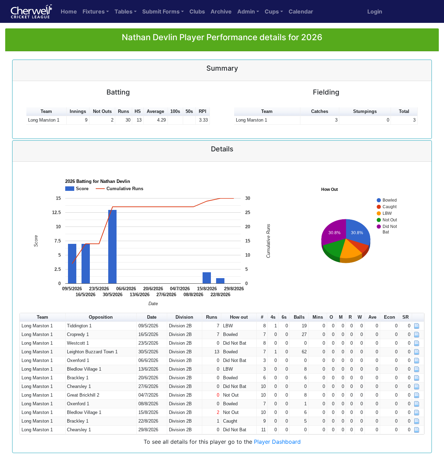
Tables (123, 11)
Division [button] (184, 317)
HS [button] (138, 111)
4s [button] (273, 317)
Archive (221, 11)
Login (374, 11)
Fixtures (94, 11)
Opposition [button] (101, 317)
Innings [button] (78, 111)
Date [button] (151, 317)
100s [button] (175, 111)
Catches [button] (319, 111)
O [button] (331, 317)
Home (69, 11)
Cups (272, 11)
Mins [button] (318, 317)
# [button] (262, 317)
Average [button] (155, 111)
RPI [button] (202, 111)
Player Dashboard (277, 441)
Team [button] (46, 111)
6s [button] (284, 317)
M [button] (341, 317)
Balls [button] (299, 317)
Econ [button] (389, 317)
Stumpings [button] (365, 111)
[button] (418, 317)
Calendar (301, 11)
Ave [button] (372, 317)
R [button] (350, 317)
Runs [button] (123, 111)
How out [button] (239, 317)
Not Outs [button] (102, 111)
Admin (246, 11)
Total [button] (404, 111)
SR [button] (405, 317)
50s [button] (189, 111)
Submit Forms (161, 11)
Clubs (197, 11)
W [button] (360, 317)
